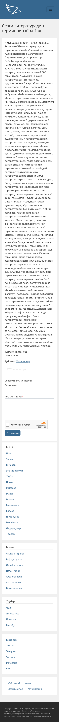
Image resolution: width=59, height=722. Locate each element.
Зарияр (10, 459)
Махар (9, 493)
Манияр (10, 499)
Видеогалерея (14, 588)
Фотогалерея (13, 582)
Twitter (10, 645)
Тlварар (10, 533)
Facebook (11, 639)
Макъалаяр (23, 361)
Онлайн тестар (14, 565)
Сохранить (12, 433)
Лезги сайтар (15, 689)
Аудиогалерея (14, 576)
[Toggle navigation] (50, 9)
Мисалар (11, 487)
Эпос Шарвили (14, 470)
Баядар (10, 510)
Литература (12, 613)
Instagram (11, 662)
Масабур (11, 625)
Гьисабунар (12, 516)
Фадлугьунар (13, 528)
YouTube (10, 657)
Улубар (10, 476)
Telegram (11, 651)
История (11, 619)
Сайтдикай (14, 683)
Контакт (29, 683)
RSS (8, 668)
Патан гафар (13, 570)
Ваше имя (11, 385)
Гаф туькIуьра (14, 559)
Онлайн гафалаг (15, 553)
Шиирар (11, 464)
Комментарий (13, 396)
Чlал (8, 453)
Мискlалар (12, 522)
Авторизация (35, 689)
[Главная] (13, 9)
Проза (9, 482)
